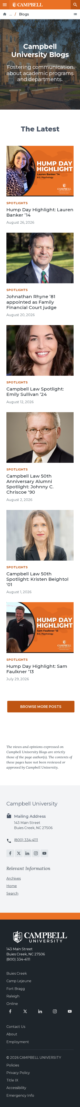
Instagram (36, 853)
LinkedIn (27, 853)
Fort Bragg (15, 989)
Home (11, 886)
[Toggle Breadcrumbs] (75, 14)
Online (12, 1004)
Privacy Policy (18, 1073)
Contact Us (15, 1027)
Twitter (19, 853)
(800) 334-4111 (26, 840)
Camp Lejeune (18, 981)
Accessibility (16, 1088)
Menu (4, 4)
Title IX (12, 1080)
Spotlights (17, 203)
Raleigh (12, 996)
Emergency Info (20, 1095)
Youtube (44, 853)
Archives (13, 878)
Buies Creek (16, 973)
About (11, 1034)
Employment (17, 1042)
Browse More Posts (40, 707)
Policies (12, 1065)
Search (75, 4)
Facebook (10, 853)
